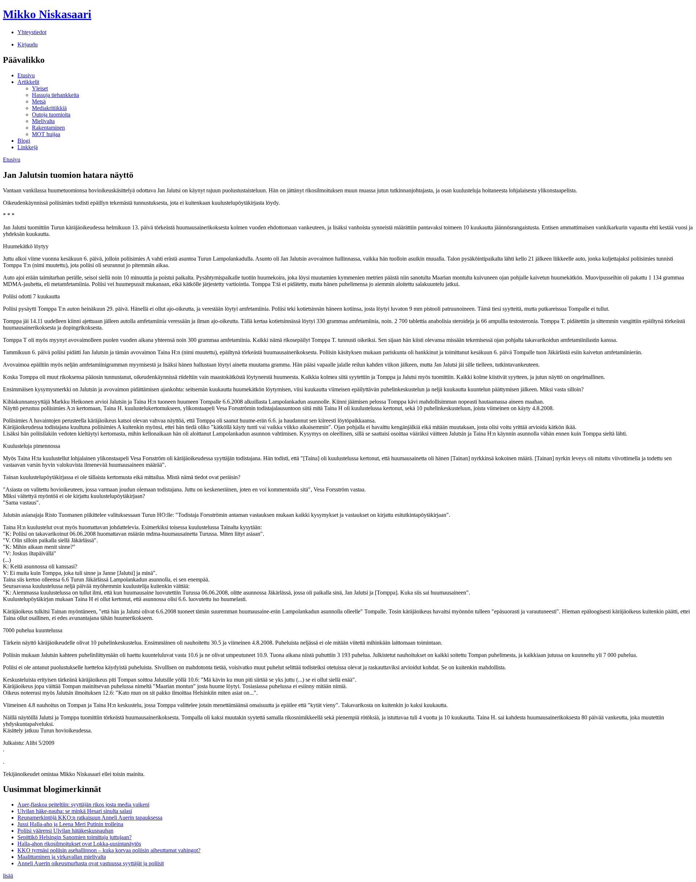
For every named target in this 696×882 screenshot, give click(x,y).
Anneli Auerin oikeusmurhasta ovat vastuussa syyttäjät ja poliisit (90, 863)
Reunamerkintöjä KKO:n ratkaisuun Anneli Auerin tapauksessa (89, 817)
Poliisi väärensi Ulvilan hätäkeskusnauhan (65, 831)
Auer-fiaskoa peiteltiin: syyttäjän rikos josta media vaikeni (83, 804)
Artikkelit (28, 82)
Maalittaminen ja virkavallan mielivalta (61, 857)
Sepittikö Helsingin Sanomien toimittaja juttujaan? (74, 837)
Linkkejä (27, 147)
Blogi (23, 141)
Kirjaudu (27, 44)
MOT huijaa (46, 134)
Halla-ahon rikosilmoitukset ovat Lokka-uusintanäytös (79, 844)
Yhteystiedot (31, 32)
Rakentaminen (48, 127)
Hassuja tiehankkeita (55, 95)
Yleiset (40, 88)
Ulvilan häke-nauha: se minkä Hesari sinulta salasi (74, 811)
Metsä (39, 101)
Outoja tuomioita (51, 114)
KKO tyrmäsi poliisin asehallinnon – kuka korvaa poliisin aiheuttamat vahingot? (108, 850)
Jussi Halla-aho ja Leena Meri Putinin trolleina (70, 824)
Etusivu (26, 75)
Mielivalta (43, 121)
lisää (8, 876)
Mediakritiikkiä (49, 108)
